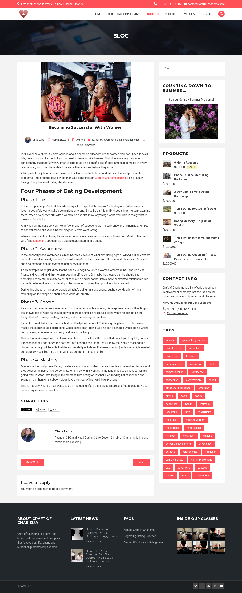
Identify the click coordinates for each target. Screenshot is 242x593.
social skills (184, 467)
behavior (191, 356)
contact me (39, 240)
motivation (189, 435)
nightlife (207, 435)
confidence (197, 372)
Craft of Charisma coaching (111, 178)
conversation (193, 380)
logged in (42, 488)
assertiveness (173, 348)
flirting (169, 396)
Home (97, 14)
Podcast (171, 14)
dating (120, 139)
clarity (212, 364)
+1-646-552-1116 (169, 4)
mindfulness (194, 427)
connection (172, 380)
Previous (32, 462)
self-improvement (201, 459)
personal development (178, 443)
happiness (171, 403)
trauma (170, 475)
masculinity (204, 411)
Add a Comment (85, 145)
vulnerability (202, 475)
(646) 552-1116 (186, 309)
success (202, 467)
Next (142, 462)
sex (168, 467)
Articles (152, 14)
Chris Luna (38, 139)
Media (188, 14)
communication (174, 372)
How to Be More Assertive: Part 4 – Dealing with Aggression (102, 533)
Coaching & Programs (123, 14)
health (188, 403)
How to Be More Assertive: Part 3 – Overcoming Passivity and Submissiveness (100, 556)
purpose (170, 451)
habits (198, 396)
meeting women (195, 419)
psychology (205, 443)
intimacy (205, 403)
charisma (195, 364)
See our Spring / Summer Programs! (192, 99)
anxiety (170, 340)
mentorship (172, 427)
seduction (210, 451)
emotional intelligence (178, 388)
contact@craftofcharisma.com (206, 4)
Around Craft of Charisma (139, 530)
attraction (96, 139)
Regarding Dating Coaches (140, 536)
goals (184, 396)
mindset (170, 435)
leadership (172, 411)
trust (184, 475)
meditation (172, 419)
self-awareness (174, 459)
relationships (132, 139)
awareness (109, 139)
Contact (208, 14)
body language (174, 364)
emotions (203, 388)
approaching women (193, 340)
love (187, 411)
